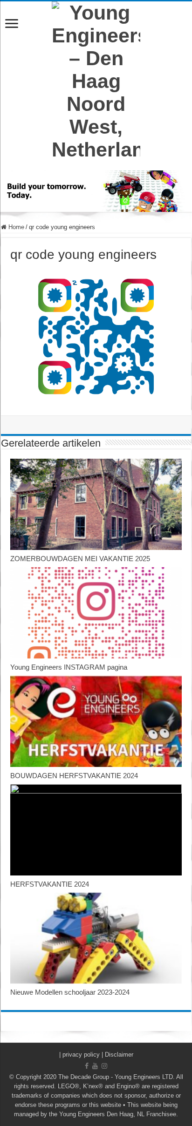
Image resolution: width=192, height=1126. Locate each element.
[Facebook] (86, 1066)
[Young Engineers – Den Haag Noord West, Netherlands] (96, 81)
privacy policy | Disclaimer (97, 1054)
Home (15, 227)
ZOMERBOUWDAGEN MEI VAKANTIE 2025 (80, 559)
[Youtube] (95, 1066)
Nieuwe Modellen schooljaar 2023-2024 (70, 992)
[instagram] (104, 1066)
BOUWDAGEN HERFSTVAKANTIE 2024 (74, 776)
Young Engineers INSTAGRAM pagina (68, 667)
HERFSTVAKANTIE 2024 (49, 884)
